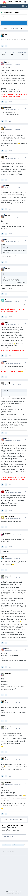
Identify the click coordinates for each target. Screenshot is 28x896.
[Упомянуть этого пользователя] (2, 46)
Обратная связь (10, 891)
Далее (22, 28)
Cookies (18, 891)
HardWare (11, 18)
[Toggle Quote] (3, 247)
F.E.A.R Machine (10, 516)
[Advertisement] (14, 872)
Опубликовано (12, 36)
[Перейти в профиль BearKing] (2, 108)
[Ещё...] (25, 35)
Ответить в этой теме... (10, 836)
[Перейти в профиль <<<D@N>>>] (2, 383)
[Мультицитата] (6, 46)
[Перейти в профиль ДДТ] (2, 128)
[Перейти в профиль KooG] (2, 323)
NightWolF (8, 533)
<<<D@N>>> (9, 383)
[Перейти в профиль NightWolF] (2, 534)
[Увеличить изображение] (19, 143)
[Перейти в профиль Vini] (2, 300)
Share (6, 844)
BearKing (8, 107)
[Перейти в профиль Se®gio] (2, 216)
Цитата (10, 46)
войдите (8, 830)
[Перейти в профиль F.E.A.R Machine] (2, 517)
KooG (7, 322)
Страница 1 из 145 (14, 28)
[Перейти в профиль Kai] (2, 35)
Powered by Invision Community (14, 893)
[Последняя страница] (26, 28)
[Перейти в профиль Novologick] (2, 576)
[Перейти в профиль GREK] (2, 63)
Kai (3, 16)
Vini (6, 300)
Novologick (8, 576)
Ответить (14, 23)
